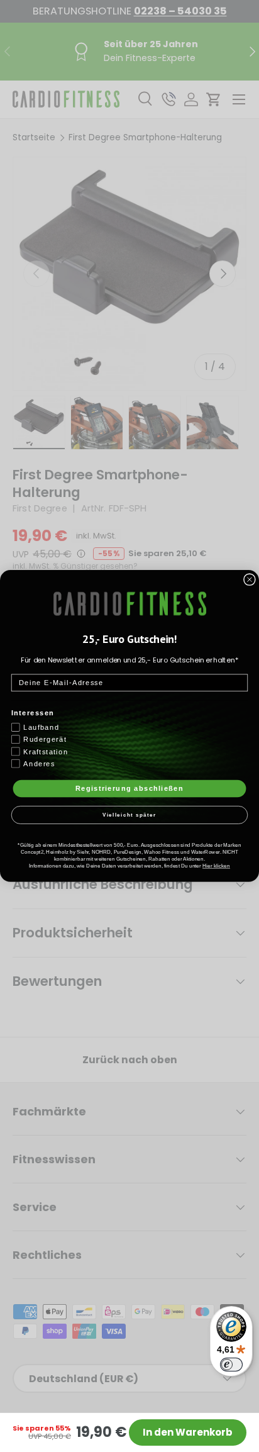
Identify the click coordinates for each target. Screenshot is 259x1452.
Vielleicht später (129, 815)
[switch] (231, 1364)
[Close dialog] (250, 579)
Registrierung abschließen (129, 788)
